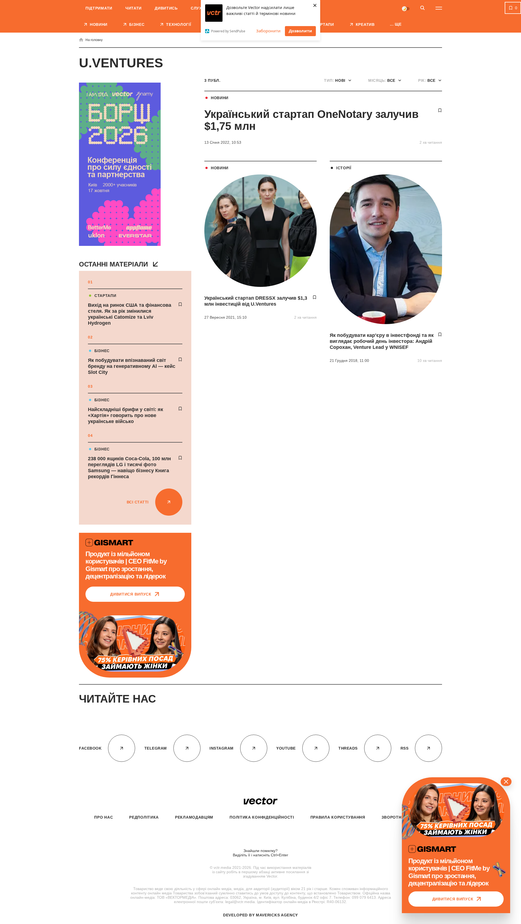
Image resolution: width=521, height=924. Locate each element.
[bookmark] (180, 304)
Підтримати (98, 8)
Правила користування (337, 817)
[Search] (422, 8)
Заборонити (268, 30)
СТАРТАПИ (105, 295)
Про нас (103, 817)
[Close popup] (506, 781)
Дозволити (300, 30)
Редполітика (144, 817)
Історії (343, 168)
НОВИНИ (219, 98)
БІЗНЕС (102, 351)
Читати (133, 8)
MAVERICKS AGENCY (277, 915)
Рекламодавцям (194, 817)
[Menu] (439, 8)
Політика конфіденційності (262, 817)
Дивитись (166, 8)
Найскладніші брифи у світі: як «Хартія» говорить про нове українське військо (125, 415)
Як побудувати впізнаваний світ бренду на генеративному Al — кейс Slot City (131, 366)
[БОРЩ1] (120, 165)
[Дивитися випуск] (135, 643)
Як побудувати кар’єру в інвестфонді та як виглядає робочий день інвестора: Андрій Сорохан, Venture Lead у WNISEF (382, 341)
